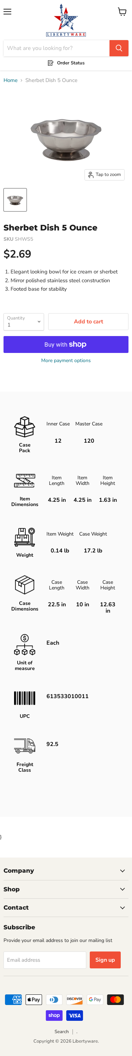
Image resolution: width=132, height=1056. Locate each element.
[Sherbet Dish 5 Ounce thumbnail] (15, 200)
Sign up (105, 960)
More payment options (66, 360)
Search (62, 1032)
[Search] (118, 48)
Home (11, 80)
